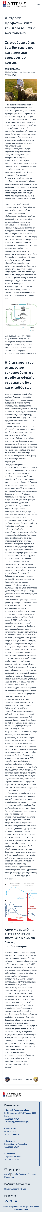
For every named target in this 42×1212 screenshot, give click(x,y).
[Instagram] (11, 1201)
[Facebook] (6, 1201)
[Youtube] (16, 1201)
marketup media (22, 1209)
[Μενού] (39, 4)
